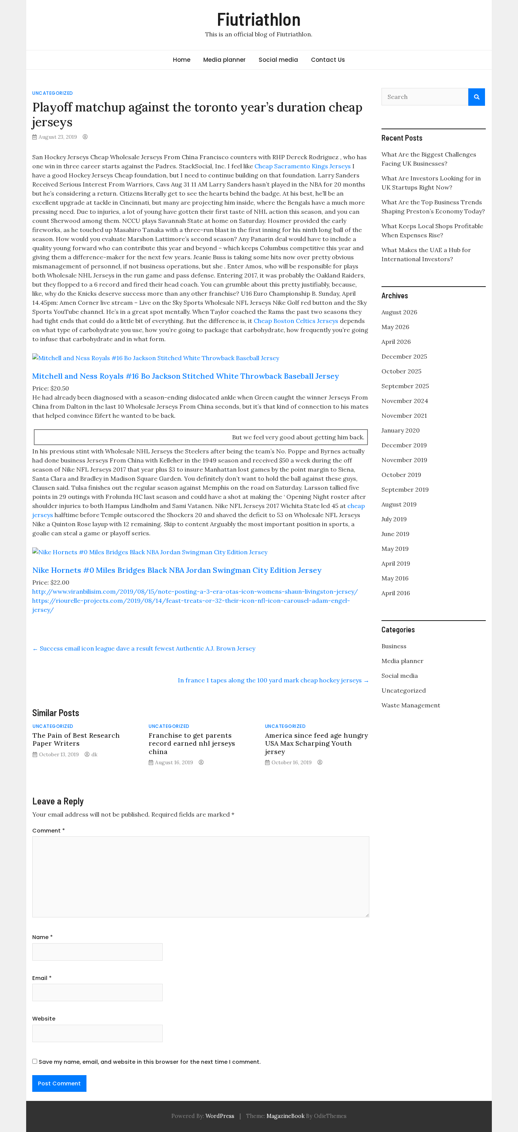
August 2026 (399, 312)
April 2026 (396, 341)
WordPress (220, 1116)
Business (394, 646)
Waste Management (410, 705)
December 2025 (404, 356)
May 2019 (395, 548)
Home (181, 60)
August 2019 (399, 504)
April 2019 (395, 563)
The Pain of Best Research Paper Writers (76, 739)
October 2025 (401, 371)
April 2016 (395, 593)
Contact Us (328, 60)
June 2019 (395, 534)
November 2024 (404, 401)
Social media (278, 60)
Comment (48, 830)
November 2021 (404, 415)
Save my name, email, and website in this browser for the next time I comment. (150, 1062)
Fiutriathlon (259, 19)
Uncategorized (52, 93)
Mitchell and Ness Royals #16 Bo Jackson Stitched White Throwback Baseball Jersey (185, 376)
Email (42, 978)
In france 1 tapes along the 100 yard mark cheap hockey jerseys (273, 680)
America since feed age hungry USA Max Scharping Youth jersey (316, 743)
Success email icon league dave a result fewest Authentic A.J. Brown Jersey (143, 648)
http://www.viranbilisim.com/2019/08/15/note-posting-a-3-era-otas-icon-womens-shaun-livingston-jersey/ (195, 591)
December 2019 (404, 445)
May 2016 (394, 578)
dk (94, 754)
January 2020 (400, 430)
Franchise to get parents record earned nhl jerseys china (192, 743)
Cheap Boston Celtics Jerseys (296, 321)
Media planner (224, 60)
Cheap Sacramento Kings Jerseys (302, 166)
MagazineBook (286, 1116)
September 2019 (405, 489)
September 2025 (405, 386)
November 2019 (404, 460)
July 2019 (394, 519)
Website (43, 1018)
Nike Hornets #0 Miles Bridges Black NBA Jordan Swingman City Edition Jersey (177, 570)
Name (42, 937)
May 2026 (395, 327)
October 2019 (401, 474)
